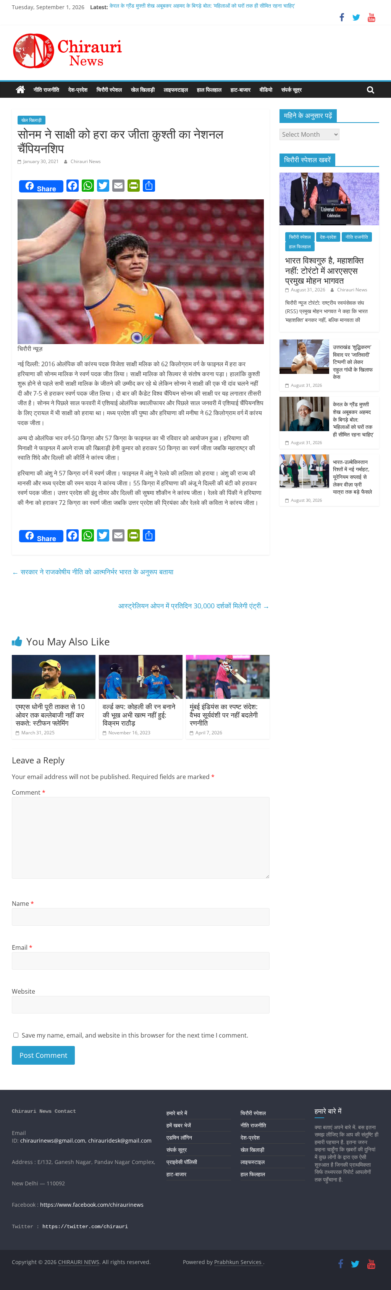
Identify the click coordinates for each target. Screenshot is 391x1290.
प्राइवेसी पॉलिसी (181, 1162)
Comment (28, 792)
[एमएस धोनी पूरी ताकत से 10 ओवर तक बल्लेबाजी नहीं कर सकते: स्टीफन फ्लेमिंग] (54, 659)
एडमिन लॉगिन (179, 1137)
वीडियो (266, 89)
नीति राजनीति (46, 89)
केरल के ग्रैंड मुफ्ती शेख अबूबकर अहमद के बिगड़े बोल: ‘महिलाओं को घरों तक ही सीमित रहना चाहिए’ (202, 7)
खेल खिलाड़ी (143, 89)
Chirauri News (86, 161)
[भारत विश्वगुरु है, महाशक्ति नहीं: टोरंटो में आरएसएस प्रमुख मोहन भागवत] (330, 176)
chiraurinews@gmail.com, (53, 1140)
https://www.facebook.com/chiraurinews (92, 1204)
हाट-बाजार (240, 89)
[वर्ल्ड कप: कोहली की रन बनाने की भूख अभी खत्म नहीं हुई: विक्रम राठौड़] (141, 659)
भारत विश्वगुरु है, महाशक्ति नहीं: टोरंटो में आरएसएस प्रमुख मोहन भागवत (324, 270)
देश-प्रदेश (77, 89)
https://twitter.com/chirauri (85, 1227)
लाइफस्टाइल (176, 89)
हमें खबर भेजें (178, 1125)
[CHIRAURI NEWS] (20, 90)
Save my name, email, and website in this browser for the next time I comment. (135, 1035)
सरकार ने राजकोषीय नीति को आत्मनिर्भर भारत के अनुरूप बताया (92, 571)
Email (22, 947)
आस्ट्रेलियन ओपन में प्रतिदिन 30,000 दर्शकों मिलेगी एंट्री (194, 605)
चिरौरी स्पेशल (109, 89)
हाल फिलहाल (209, 89)
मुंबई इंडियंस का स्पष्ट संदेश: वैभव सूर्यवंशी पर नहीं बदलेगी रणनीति (224, 714)
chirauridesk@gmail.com (120, 1140)
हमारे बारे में (176, 1113)
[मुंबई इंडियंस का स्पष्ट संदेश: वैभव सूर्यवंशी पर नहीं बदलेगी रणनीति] (228, 659)
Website (23, 991)
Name (23, 903)
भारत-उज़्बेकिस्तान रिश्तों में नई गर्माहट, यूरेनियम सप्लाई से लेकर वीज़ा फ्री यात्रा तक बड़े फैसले (352, 476)
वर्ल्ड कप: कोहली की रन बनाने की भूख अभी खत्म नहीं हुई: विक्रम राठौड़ (139, 714)
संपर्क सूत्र (291, 89)
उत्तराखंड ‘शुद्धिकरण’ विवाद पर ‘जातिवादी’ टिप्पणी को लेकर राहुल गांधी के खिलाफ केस (353, 361)
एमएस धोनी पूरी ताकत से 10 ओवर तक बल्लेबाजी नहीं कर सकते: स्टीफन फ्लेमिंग (50, 714)
